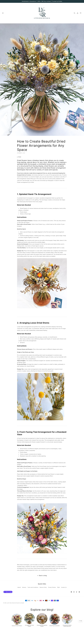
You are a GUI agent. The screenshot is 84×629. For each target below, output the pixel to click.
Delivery (24, 587)
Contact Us (64, 587)
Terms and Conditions (33, 587)
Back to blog (43, 575)
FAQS (58, 587)
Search (19, 587)
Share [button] (19, 156)
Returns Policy (43, 587)
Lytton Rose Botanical (11, 602)
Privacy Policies (52, 587)
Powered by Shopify (20, 602)
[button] (2, 13)
